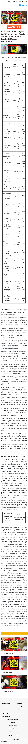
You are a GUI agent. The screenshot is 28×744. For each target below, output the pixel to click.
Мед (4, 1)
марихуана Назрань (13, 735)
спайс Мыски (19, 709)
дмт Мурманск (6, 716)
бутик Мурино (6, 713)
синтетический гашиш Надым (13, 727)
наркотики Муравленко (6, 708)
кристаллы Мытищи (20, 713)
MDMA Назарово (13, 731)
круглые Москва (6, 703)
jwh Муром (19, 703)
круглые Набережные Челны (12, 721)
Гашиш (14, 1)
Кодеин (21, 1)
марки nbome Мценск (19, 706)
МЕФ (8, 1)
